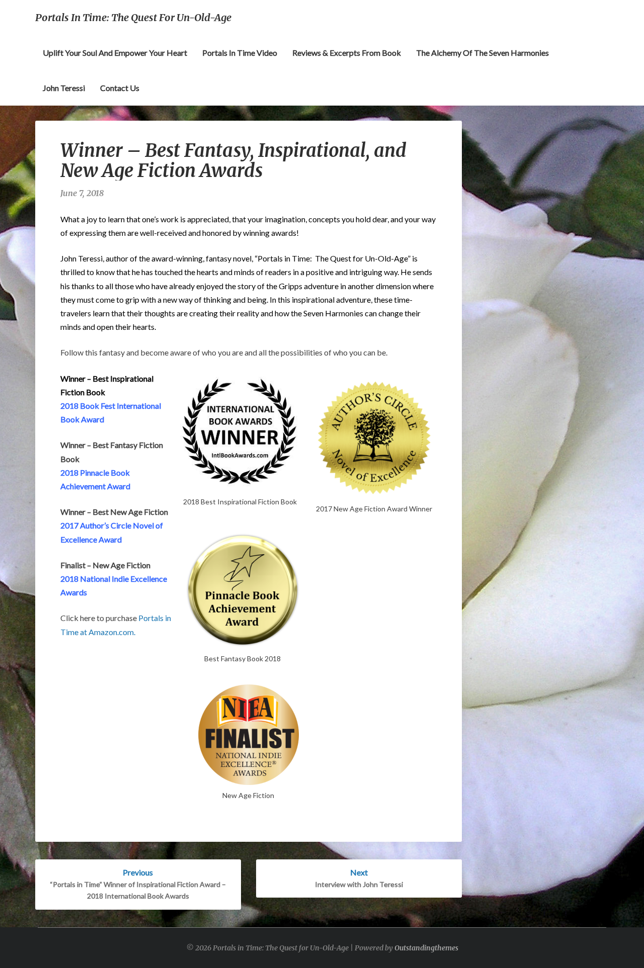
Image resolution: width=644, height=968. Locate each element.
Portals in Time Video (239, 52)
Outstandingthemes (426, 947)
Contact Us (119, 88)
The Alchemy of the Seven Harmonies (482, 52)
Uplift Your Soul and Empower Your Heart (115, 52)
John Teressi (64, 88)
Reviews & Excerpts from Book (346, 52)
